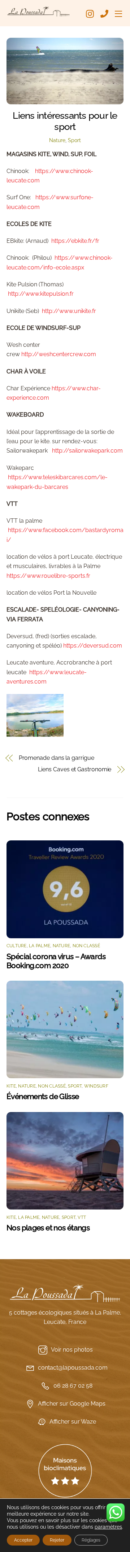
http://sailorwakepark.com (87, 450)
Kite (11, 1086)
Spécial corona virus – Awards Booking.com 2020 (55, 961)
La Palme (39, 945)
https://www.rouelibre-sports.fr (48, 575)
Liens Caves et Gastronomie (74, 769)
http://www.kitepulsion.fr (41, 293)
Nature (57, 140)
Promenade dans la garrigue (56, 757)
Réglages (91, 1540)
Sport (74, 140)
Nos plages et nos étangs (48, 1227)
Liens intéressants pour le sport (65, 121)
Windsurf (96, 1086)
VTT (82, 1217)
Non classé (86, 945)
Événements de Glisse (42, 1096)
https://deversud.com (92, 645)
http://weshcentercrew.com (58, 354)
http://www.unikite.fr (69, 311)
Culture (16, 945)
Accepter (23, 1540)
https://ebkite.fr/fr (75, 240)
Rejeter (57, 1540)
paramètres (108, 1527)
